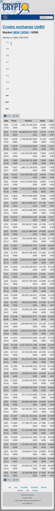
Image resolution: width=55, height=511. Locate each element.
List (10, 487)
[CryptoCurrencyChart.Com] (15, 7)
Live (15, 487)
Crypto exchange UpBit (24, 27)
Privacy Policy (27, 497)
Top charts (24, 487)
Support (35, 490)
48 (14, 116)
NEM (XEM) (21, 32)
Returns (43, 487)
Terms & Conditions (27, 494)
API (27, 490)
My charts (34, 487)
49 (17, 116)
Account (20, 490)
